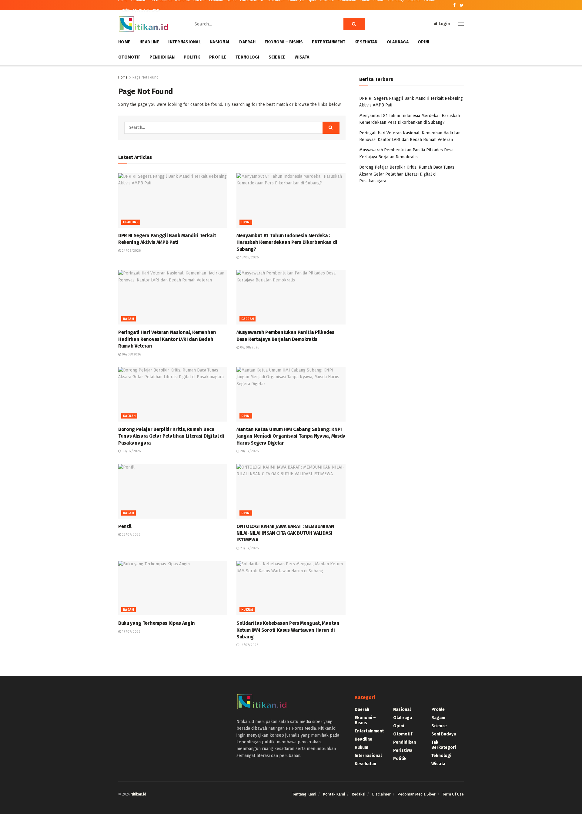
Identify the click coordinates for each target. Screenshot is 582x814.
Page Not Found (145, 77)
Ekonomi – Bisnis (284, 42)
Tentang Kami (304, 794)
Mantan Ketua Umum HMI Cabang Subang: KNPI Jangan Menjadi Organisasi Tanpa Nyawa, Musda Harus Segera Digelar (291, 436)
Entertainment (328, 42)
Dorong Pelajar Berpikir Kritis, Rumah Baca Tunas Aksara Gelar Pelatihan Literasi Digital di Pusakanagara (171, 436)
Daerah (247, 42)
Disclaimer (381, 794)
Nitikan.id (138, 794)
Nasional (220, 42)
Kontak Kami (334, 794)
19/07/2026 (130, 632)
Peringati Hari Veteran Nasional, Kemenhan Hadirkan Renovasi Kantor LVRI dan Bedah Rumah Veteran (167, 339)
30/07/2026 (131, 451)
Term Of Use (453, 794)
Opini (423, 42)
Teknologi (247, 57)
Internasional (184, 42)
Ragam (128, 319)
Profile (217, 57)
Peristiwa (402, 750)
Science (277, 57)
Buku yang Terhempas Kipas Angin (156, 623)
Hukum (247, 610)
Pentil (125, 526)
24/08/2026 (131, 251)
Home (124, 42)
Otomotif (129, 57)
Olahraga (398, 42)
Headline (149, 42)
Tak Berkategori (443, 745)
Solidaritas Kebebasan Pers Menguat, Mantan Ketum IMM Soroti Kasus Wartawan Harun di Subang (288, 630)
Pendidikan (162, 57)
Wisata (302, 57)
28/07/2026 (249, 451)
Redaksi (358, 794)
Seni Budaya (443, 734)
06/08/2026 (131, 354)
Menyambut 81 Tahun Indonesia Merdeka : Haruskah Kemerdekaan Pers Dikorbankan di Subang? (286, 242)
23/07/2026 (130, 534)
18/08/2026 (249, 257)
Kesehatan (366, 42)
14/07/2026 (248, 645)
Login (444, 23)
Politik (192, 57)
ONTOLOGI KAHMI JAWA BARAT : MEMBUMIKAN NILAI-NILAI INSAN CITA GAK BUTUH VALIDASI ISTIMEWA (285, 533)
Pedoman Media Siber (416, 794)
